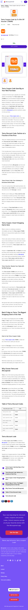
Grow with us (25, 2)
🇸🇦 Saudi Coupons (14, 589)
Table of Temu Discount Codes (13, 492)
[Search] (21, 2)
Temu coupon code (14, 116)
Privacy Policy (4, 576)
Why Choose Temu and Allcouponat (15, 488)
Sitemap (2, 573)
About (2, 566)
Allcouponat (10, 110)
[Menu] (1, 2)
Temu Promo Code (16, 24)
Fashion (6, 5)
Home (2, 5)
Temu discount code (11, 496)
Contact (2, 569)
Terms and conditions (6, 580)
